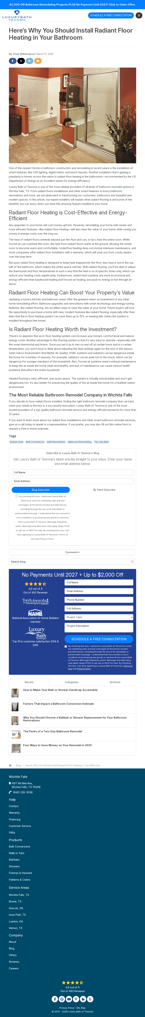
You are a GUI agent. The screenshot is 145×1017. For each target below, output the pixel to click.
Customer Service (20, 826)
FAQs (12, 832)
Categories (71, 682)
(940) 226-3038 (23, 792)
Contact (14, 806)
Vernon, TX (15, 928)
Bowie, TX (15, 901)
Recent (29, 682)
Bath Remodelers (56, 442)
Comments (71, 552)
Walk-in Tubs (16, 853)
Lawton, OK (16, 921)
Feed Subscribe (105, 489)
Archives (115, 682)
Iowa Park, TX (17, 914)
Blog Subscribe (41, 489)
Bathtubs (14, 859)
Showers (14, 866)
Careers (14, 968)
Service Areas (19, 887)
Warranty (14, 812)
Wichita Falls (18, 777)
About (12, 941)
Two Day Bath (101, 442)
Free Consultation (111, 15)
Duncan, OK (16, 908)
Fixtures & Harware (20, 873)
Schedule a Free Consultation (98, 639)
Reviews (14, 961)
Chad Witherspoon (24, 54)
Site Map (81, 1008)
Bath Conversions (35, 442)
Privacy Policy (47, 539)
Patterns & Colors (19, 879)
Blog (11, 948)
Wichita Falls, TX (19, 895)
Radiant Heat (16, 442)
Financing (14, 819)
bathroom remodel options (115, 186)
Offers (13, 955)
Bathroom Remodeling (79, 442)
